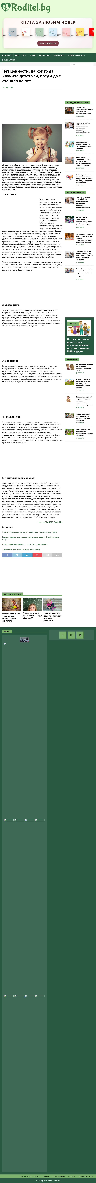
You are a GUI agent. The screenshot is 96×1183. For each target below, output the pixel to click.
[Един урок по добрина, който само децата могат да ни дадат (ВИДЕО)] (39, 1082)
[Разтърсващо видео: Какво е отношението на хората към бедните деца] (9, 906)
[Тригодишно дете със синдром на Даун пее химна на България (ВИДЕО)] (19, 1082)
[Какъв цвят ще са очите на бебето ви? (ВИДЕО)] (9, 1082)
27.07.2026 (81, 168)
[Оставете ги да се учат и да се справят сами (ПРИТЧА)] (11, 604)
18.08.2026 (81, 135)
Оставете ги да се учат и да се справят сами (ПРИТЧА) (11, 617)
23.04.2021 (81, 423)
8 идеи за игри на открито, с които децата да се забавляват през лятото (83, 384)
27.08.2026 (81, 116)
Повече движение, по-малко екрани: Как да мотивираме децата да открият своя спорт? (84, 179)
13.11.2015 (81, 407)
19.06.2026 (81, 245)
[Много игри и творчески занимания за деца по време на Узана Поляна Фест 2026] (69, 219)
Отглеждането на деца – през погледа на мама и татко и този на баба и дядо (78, 345)
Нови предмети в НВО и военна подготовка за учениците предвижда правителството (83, 128)
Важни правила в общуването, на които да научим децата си (83, 417)
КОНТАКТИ (71, 1176)
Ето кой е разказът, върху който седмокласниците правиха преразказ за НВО (84, 273)
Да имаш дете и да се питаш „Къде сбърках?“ (32, 615)
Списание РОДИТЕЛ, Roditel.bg (49, 522)
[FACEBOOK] (62, 635)
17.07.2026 (81, 185)
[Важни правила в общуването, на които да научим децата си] (69, 415)
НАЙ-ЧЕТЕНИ (72, 359)
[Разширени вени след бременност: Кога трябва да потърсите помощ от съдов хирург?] (69, 160)
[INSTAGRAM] (71, 635)
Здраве (33, 55)
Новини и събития (75, 55)
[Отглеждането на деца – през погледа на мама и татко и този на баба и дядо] (79, 328)
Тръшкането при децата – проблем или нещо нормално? (52, 617)
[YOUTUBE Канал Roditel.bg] (79, 635)
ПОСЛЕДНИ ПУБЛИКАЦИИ (77, 102)
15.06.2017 (81, 373)
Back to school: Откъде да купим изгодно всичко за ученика (83, 145)
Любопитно (59, 55)
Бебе (17, 55)
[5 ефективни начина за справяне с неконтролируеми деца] (69, 366)
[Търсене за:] (82, 64)
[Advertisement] (19, 106)
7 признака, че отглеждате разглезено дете (21, 549)
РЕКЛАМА (46, 1176)
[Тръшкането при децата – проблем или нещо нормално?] (53, 604)
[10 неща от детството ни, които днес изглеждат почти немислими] (69, 110)
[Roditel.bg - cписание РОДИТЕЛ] (29, 12)
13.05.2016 (81, 390)
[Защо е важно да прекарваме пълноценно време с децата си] (69, 432)
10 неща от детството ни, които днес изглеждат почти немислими (84, 110)
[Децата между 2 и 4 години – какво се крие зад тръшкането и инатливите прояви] (69, 399)
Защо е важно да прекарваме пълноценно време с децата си (84, 433)
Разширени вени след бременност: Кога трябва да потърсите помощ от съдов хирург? (83, 161)
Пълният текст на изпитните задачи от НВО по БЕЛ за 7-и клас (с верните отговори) (84, 256)
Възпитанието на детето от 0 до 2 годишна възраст (25, 544)
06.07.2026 (81, 227)
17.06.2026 (81, 262)
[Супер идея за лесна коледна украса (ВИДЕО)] (29, 906)
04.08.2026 (81, 151)
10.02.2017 (81, 438)
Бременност (7, 55)
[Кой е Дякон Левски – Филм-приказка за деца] (39, 906)
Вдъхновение (44, 55)
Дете (24, 55)
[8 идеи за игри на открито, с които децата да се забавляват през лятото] (69, 382)
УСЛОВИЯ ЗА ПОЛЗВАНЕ (86, 1176)
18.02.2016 (9, 87)
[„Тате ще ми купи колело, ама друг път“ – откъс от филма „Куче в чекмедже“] (19, 906)
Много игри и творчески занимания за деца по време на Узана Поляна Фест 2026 (84, 221)
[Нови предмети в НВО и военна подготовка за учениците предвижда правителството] (69, 125)
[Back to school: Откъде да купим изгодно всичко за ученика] (69, 144)
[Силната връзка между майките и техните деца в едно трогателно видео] (29, 1082)
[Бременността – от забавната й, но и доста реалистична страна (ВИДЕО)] (24, 639)
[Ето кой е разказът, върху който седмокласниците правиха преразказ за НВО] (69, 270)
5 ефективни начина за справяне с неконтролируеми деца (84, 367)
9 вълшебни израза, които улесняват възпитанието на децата (29, 532)
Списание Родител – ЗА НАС (29, 1176)
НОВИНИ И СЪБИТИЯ (75, 193)
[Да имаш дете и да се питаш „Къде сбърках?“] (32, 604)
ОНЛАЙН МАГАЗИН (9, 60)
